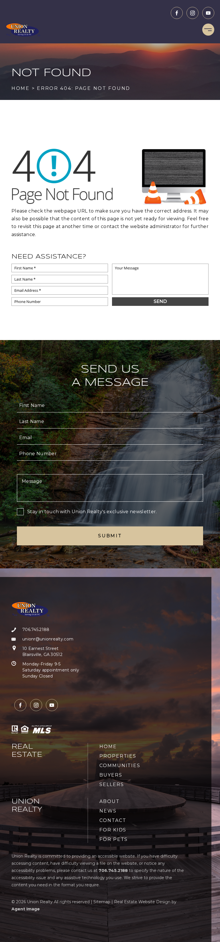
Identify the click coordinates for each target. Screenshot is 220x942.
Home (108, 746)
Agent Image (25, 909)
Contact (112, 820)
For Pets (113, 839)
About (109, 801)
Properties (117, 756)
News (108, 811)
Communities (119, 765)
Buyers (110, 775)
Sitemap (101, 901)
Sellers (111, 784)
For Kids (112, 830)
